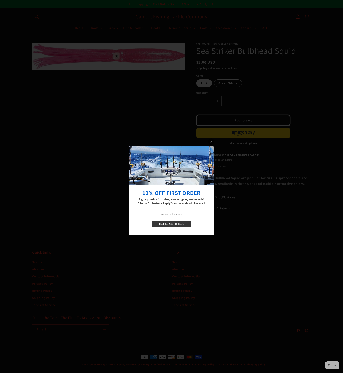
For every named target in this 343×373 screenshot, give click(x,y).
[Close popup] (211, 141)
